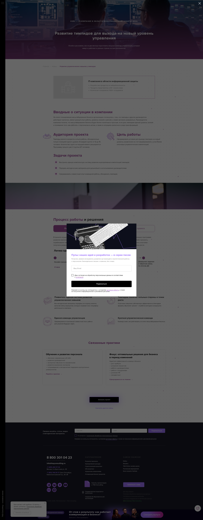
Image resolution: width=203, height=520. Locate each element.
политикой (79, 277)
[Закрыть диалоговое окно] (199, 3)
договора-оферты (113, 290)
